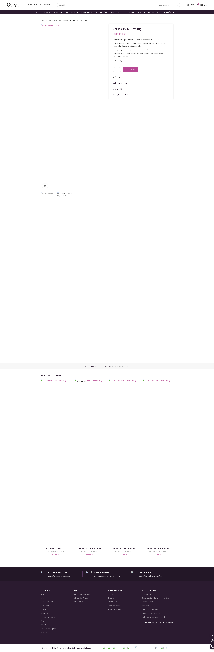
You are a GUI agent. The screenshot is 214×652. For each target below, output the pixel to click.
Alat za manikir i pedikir (49, 628)
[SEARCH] (177, 5)
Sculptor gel (45, 613)
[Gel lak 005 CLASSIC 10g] (56, 462)
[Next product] (172, 20)
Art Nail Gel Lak (55, 20)
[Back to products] (169, 20)
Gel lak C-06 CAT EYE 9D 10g (158, 548)
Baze (42, 598)
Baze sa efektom (47, 602)
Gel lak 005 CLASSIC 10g (56, 548)
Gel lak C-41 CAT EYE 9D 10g (124, 548)
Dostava (111, 598)
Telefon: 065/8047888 (150, 609)
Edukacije (78, 590)
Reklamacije (112, 602)
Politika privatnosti (114, 609)
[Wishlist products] (192, 5)
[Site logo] (13, 5)
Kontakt (111, 594)
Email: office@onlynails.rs (151, 613)
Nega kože (44, 621)
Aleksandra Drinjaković (82, 594)
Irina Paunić (78, 602)
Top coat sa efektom (48, 617)
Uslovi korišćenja (114, 606)
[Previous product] (166, 20)
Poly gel (43, 609)
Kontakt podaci (149, 590)
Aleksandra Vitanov (81, 598)
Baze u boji (45, 606)
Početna (44, 20)
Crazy (65, 20)
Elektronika (44, 632)
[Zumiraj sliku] (45, 186)
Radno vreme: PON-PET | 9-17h (153, 617)
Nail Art (43, 625)
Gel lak (43, 594)
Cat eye (96, 551)
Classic (62, 551)
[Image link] (144, 648)
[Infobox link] (61, 574)
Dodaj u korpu (130, 70)
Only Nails (52, 648)
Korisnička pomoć (116, 590)
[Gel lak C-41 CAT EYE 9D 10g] (124, 462)
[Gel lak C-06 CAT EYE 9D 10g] (158, 462)
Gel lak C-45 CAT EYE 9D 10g (90, 548)
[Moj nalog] (188, 5)
